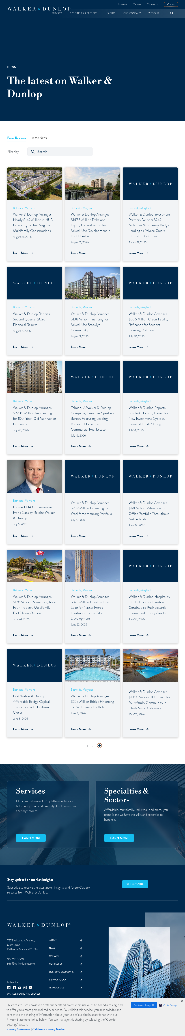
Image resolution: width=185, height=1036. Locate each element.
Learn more (30, 838)
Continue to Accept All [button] (144, 1005)
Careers (137, 4)
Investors (122, 4)
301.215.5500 (15, 959)
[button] (168, 1005)
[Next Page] (99, 745)
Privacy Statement (18, 1029)
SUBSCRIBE (135, 884)
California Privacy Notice (48, 1029)
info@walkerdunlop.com (21, 964)
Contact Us (152, 4)
